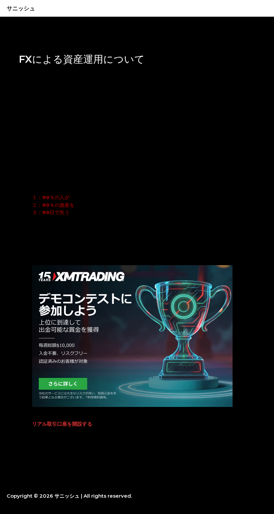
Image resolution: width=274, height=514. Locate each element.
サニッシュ (21, 8)
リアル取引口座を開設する (62, 424)
